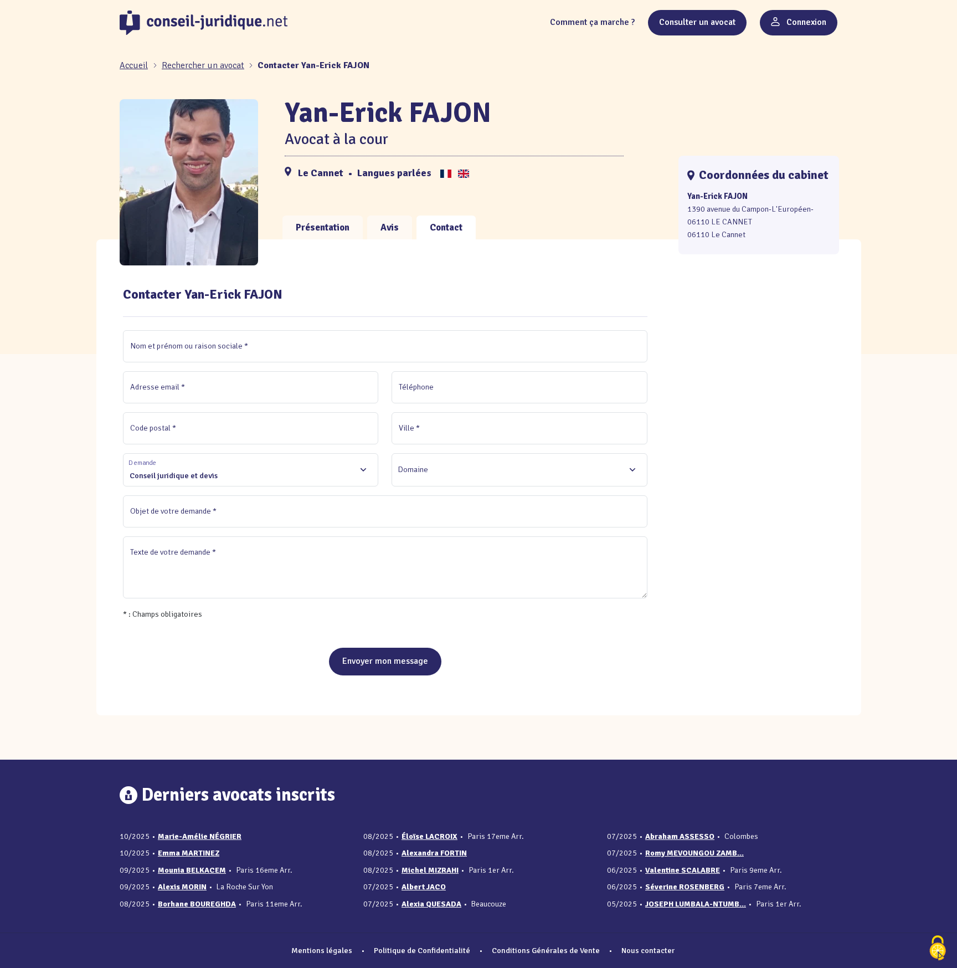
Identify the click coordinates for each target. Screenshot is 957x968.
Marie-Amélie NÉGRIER (199, 836)
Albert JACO (424, 887)
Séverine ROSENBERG (684, 887)
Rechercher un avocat (203, 65)
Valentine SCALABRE (682, 870)
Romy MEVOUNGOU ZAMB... (694, 853)
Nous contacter (648, 950)
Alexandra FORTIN (434, 853)
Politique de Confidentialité (422, 950)
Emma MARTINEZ (188, 853)
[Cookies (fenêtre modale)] (937, 949)
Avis (389, 227)
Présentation (322, 227)
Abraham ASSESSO (679, 836)
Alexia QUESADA (431, 904)
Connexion (805, 22)
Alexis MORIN (182, 887)
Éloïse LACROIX (429, 836)
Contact (446, 227)
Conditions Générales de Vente (546, 950)
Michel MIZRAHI (430, 870)
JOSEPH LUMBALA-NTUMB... (695, 904)
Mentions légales (321, 950)
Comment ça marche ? (592, 22)
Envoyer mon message (385, 661)
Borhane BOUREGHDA (197, 904)
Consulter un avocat (697, 22)
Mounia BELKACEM (192, 870)
